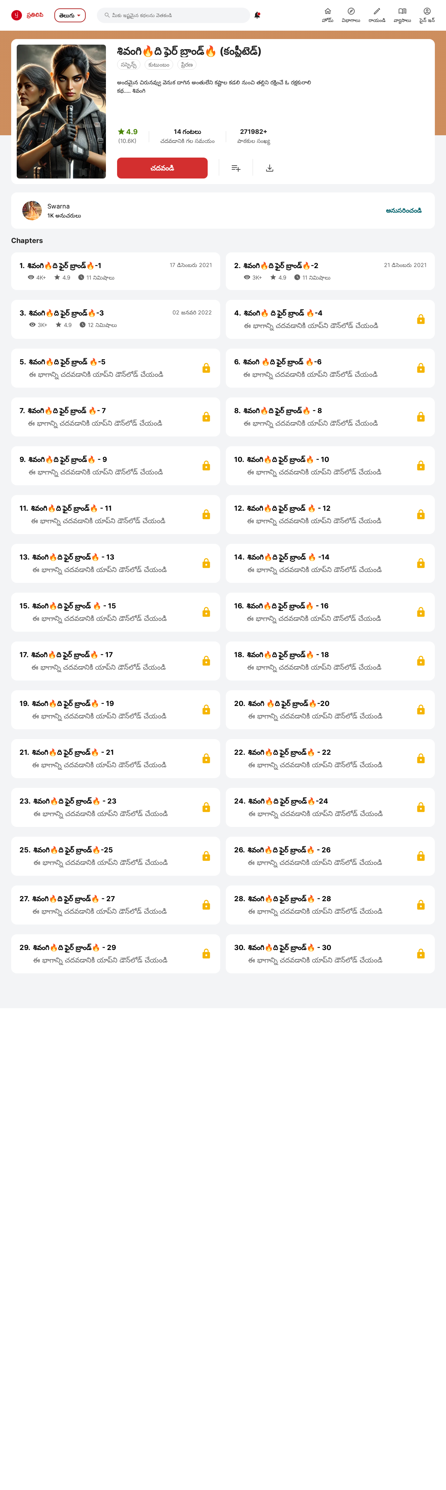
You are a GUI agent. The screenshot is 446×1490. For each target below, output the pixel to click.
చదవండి (162, 168)
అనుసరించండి (404, 210)
